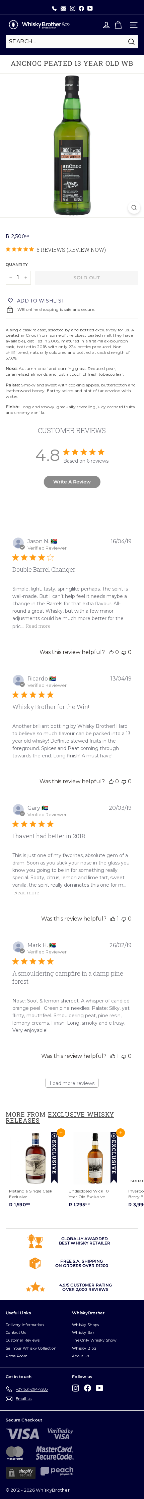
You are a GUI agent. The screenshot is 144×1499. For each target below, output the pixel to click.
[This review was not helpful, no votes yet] (124, 652)
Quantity (17, 264)
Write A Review (72, 482)
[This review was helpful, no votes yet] (111, 652)
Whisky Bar (83, 1332)
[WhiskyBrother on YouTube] (99, 1388)
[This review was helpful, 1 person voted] (113, 919)
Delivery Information (25, 1324)
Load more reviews (72, 1083)
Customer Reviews (23, 1340)
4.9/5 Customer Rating (85, 1284)
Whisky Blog (84, 1348)
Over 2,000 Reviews (85, 1289)
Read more (38, 626)
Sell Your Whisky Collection (31, 1348)
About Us (80, 1356)
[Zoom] (134, 207)
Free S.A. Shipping (81, 1261)
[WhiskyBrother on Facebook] (87, 1388)
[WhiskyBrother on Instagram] (75, 1388)
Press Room (16, 1356)
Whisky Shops (85, 1324)
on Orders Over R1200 (81, 1265)
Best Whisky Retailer (84, 1243)
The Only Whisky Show (94, 1340)
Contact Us (16, 1332)
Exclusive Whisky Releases (60, 1117)
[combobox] (72, 41)
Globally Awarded (84, 1238)
